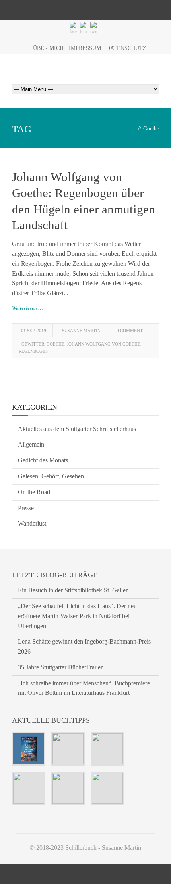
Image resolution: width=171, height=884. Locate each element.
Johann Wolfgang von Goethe (103, 344)
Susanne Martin (81, 330)
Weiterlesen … (27, 308)
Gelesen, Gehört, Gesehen (51, 476)
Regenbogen (34, 351)
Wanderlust (32, 523)
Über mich (48, 48)
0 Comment (130, 330)
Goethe (55, 344)
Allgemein (31, 444)
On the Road (34, 492)
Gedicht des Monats (43, 460)
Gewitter (32, 344)
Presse (26, 508)
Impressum (85, 48)
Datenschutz (126, 48)
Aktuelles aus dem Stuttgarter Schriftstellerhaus (77, 429)
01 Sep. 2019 (33, 330)
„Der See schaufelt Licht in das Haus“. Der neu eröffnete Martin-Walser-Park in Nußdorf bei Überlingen (77, 616)
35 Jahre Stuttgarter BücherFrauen (61, 667)
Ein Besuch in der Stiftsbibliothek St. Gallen (73, 590)
